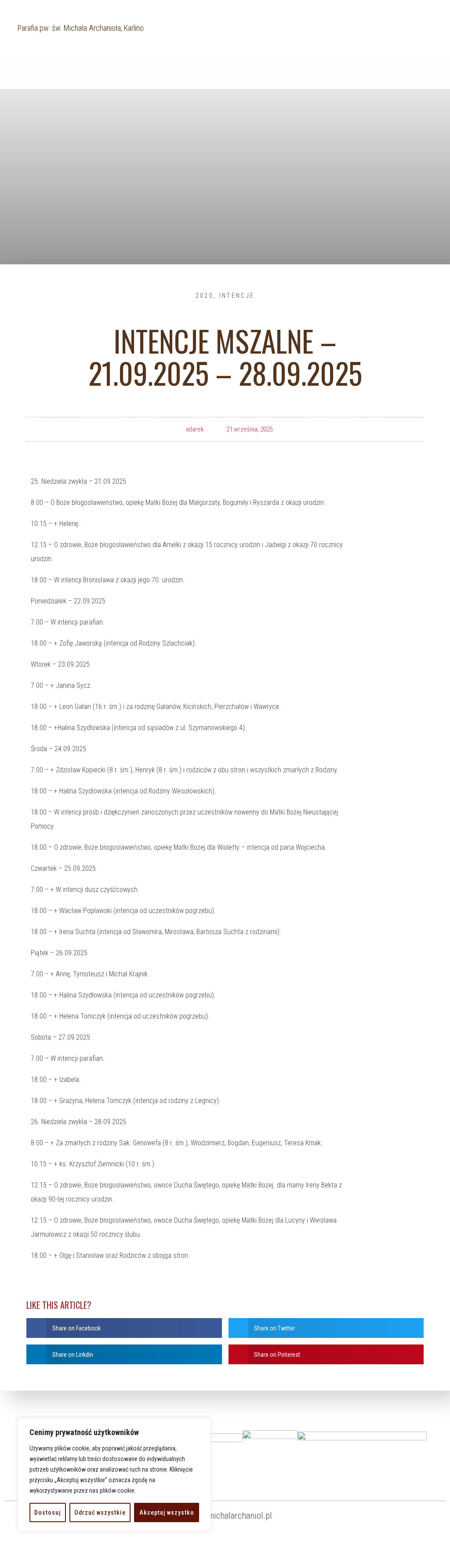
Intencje (236, 295)
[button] (124, 1328)
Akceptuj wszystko (166, 1512)
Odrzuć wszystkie (100, 1512)
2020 (205, 295)
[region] (114, 1474)
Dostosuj (47, 1512)
